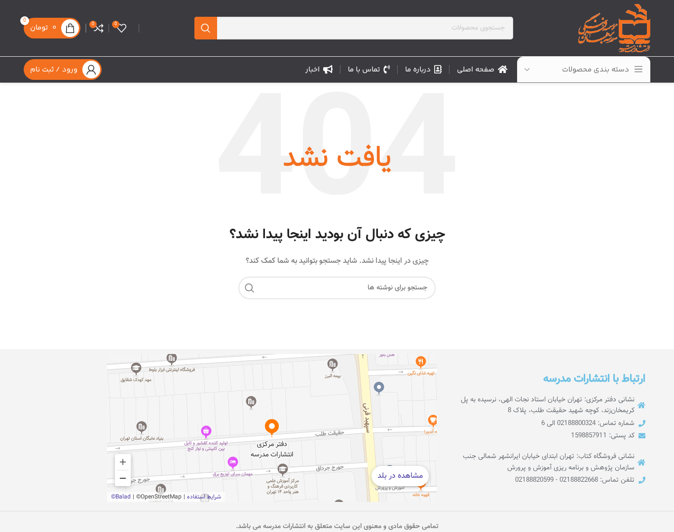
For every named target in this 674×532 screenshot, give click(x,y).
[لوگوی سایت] (614, 28)
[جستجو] (205, 28)
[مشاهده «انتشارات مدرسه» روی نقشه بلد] (272, 428)
